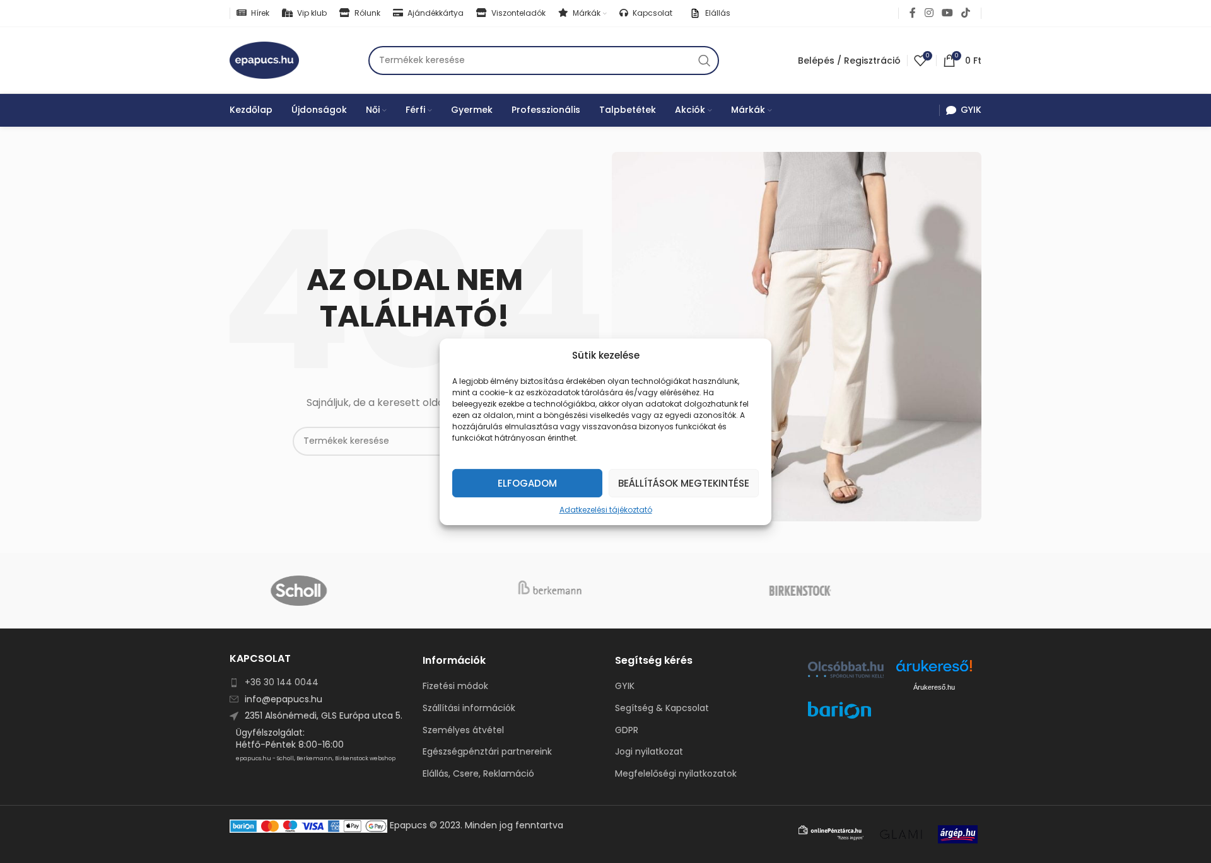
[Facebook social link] (912, 13)
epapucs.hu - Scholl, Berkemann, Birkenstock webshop (315, 758)
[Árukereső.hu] (934, 670)
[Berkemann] (605, 590)
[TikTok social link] (965, 13)
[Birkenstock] (856, 590)
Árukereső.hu (934, 687)
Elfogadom (527, 482)
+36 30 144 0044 (282, 682)
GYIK (625, 686)
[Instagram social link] (928, 13)
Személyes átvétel (463, 730)
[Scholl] (355, 590)
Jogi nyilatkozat (649, 752)
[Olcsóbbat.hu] (846, 669)
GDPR (626, 730)
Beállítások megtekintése (683, 482)
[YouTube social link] (947, 13)
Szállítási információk (469, 708)
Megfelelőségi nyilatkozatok (676, 774)
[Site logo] (264, 59)
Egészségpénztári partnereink (487, 752)
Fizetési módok (455, 686)
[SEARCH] (704, 60)
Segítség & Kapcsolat (662, 708)
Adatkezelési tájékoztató (605, 509)
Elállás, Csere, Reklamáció (478, 774)
